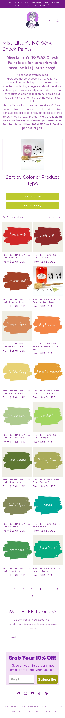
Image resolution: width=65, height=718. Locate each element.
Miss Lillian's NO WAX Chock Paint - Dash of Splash (16, 525)
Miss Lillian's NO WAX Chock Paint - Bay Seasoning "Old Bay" (46, 346)
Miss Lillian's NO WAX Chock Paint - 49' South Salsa (46, 300)
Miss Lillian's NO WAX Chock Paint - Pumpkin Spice (16, 345)
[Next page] (32, 595)
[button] (6, 20)
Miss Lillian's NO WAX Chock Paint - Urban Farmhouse (46, 392)
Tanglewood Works (18, 707)
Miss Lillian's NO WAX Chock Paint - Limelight (46, 436)
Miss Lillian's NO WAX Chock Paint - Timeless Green (16, 436)
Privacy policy (16, 711)
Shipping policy (51, 711)
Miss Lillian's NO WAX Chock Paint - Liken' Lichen (16, 481)
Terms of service (33, 711)
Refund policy (56, 706)
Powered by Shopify (37, 707)
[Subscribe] (55, 637)
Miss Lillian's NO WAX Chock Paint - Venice (46, 525)
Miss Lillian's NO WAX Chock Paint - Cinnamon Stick (16, 300)
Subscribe (47, 679)
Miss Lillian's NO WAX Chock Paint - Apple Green (16, 569)
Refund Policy (32, 205)
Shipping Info (32, 196)
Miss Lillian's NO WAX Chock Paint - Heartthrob (16, 256)
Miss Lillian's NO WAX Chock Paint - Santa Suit (46, 256)
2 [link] (23, 589)
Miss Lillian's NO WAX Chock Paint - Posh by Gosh (46, 481)
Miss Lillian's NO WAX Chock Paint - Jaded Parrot (46, 569)
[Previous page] (6, 588)
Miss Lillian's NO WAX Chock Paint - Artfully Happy (16, 392)
